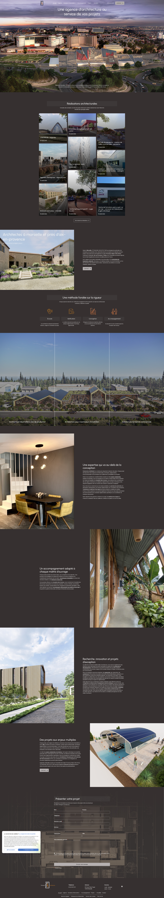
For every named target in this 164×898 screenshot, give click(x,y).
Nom (55, 809)
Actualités (96, 3)
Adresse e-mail (58, 821)
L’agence (60, 3)
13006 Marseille (90, 887)
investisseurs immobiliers (66, 578)
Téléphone (57, 815)
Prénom (84, 809)
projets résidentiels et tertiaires (54, 752)
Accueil (54, 3)
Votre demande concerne (61, 839)
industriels (107, 672)
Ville (83, 833)
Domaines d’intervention (69, 3)
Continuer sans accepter (9, 846)
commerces (86, 674)
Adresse (56, 827)
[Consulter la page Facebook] (122, 886)
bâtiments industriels (57, 579)
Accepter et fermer (29, 849)
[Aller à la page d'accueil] (42, 3)
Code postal (57, 833)
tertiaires (120, 687)
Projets (89, 3)
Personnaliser (11, 849)
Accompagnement (82, 3)
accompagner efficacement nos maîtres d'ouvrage (66, 587)
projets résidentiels (116, 476)
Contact (104, 892)
